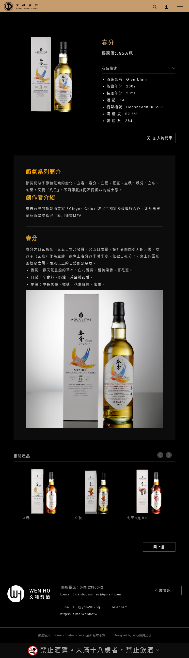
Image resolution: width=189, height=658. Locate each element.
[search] (155, 7)
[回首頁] (21, 6)
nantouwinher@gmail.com (98, 594)
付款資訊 (163, 590)
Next (169, 455)
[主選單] (179, 6)
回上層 (159, 547)
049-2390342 (91, 587)
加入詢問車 (162, 138)
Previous (160, 455)
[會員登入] (166, 6)
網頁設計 (145, 635)
